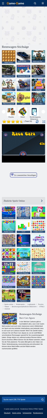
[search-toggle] (35, 3)
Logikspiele (31, 304)
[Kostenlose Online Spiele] (15, 3)
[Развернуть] (44, 122)
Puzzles (40, 304)
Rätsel (6, 307)
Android (7, 309)
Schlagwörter (27, 413)
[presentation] (4, 111)
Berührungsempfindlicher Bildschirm (24, 307)
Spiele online (8, 304)
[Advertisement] (23, 25)
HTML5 (41, 307)
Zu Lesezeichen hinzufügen (25, 175)
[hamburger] (3, 3)
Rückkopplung (38, 413)
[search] (42, 399)
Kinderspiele (20, 304)
